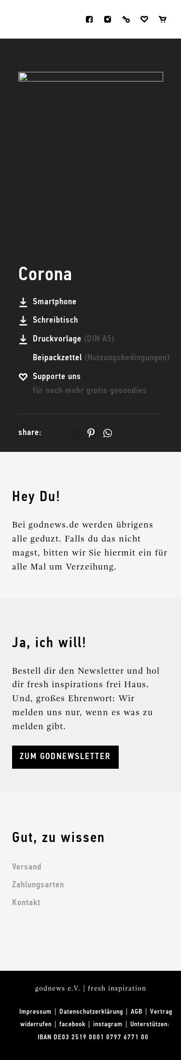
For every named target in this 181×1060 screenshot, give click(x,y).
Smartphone (56, 302)
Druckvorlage (73, 339)
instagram (107, 19)
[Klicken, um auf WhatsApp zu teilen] (107, 433)
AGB (136, 1011)
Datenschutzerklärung (91, 1011)
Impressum (35, 1011)
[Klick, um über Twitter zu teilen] (75, 433)
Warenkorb (162, 19)
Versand (27, 867)
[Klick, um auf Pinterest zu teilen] (91, 433)
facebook (89, 19)
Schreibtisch (57, 320)
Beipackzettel (101, 357)
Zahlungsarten (38, 885)
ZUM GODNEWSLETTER (65, 756)
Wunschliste (144, 19)
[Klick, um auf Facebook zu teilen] (58, 433)
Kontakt (26, 902)
